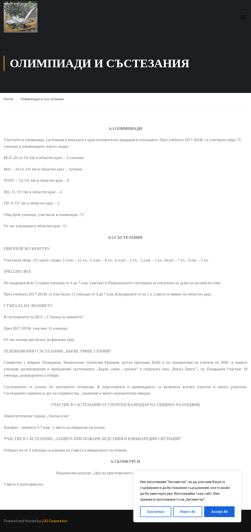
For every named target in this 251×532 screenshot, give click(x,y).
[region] (187, 496)
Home (8, 99)
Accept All (219, 512)
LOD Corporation (54, 521)
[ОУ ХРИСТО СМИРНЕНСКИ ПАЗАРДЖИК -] (22, 17)
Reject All (187, 512)
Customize (155, 512)
